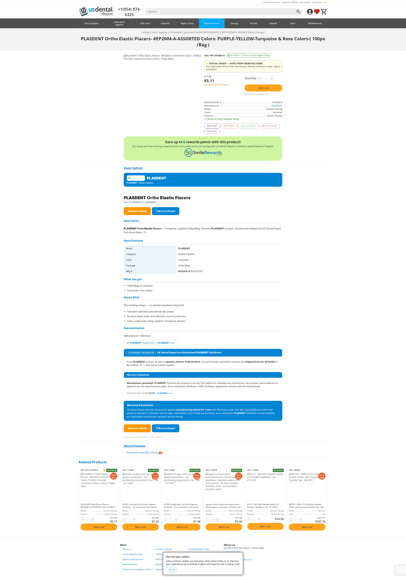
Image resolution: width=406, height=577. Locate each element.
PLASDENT (276, 105)
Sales (292, 23)
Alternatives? (229, 126)
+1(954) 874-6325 (129, 11)
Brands (253, 23)
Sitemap (159, 569)
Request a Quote (137, 211)
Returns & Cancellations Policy (137, 569)
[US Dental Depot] (96, 15)
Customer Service (271, 2)
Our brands (304, 2)
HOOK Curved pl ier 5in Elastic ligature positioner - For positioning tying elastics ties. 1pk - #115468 (140, 507)
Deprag (234, 23)
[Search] (298, 11)
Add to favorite (271, 126)
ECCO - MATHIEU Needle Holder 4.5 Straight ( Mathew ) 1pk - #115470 (263, 505)
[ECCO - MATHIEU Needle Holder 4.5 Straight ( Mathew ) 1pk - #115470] (265, 487)
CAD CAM (145, 23)
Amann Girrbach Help (198, 549)
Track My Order (162, 554)
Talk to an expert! (248, 125)
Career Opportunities (133, 554)
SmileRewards (315, 23)
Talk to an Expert (165, 211)
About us (127, 549)
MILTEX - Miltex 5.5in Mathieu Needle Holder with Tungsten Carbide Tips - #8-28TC (306, 507)
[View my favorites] (316, 11)
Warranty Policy (130, 564)
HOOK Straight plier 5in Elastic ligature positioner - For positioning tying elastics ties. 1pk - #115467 (181, 507)
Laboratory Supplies (119, 23)
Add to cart (263, 88)
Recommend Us (162, 564)
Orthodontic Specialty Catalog (142, 452)
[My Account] (309, 11)
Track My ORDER (290, 2)
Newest (273, 23)
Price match (212, 131)
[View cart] (323, 11)
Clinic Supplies (91, 23)
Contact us (317, 2)
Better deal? (212, 126)
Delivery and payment (133, 559)
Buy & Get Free (212, 23)
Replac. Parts (187, 23)
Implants (165, 23)
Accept (171, 569)
